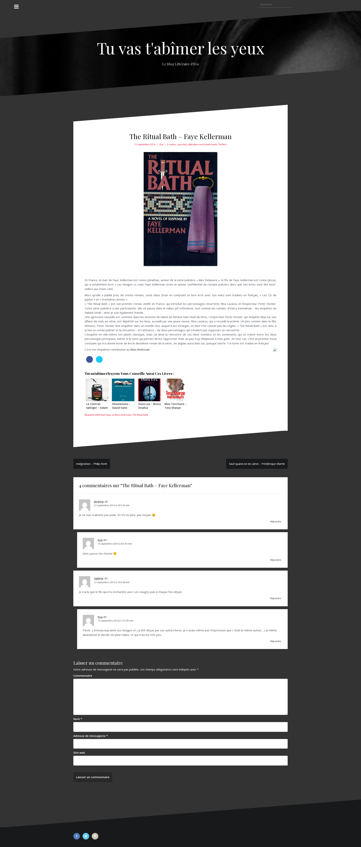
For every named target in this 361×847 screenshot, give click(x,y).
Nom (77, 719)
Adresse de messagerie (90, 736)
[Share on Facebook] (89, 361)
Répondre (275, 521)
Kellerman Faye (103, 414)
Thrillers (222, 144)
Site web (79, 752)
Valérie (98, 578)
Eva (161, 144)
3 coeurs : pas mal (176, 144)
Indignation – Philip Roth (91, 464)
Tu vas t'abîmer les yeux (180, 47)
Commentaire (82, 675)
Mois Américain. (140, 349)
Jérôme (99, 501)
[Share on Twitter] (99, 361)
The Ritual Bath (140, 414)
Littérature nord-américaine (202, 144)
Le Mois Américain (121, 414)
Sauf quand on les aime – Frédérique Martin (257, 464)
